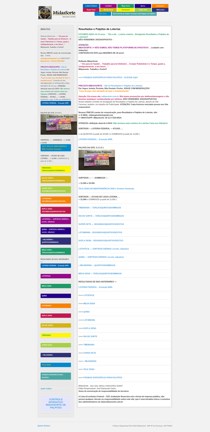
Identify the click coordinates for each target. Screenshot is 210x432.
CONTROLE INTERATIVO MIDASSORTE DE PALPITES (56, 403)
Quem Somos (44, 426)
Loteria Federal (91, 6)
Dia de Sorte (108, 10)
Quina (143, 6)
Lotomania (160, 6)
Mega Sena (126, 6)
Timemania (125, 10)
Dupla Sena (91, 10)
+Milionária (160, 10)
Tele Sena (102, 14)
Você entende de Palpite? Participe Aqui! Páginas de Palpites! (134, 14)
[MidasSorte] (58, 19)
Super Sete (143, 10)
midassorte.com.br (110, 96)
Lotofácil (108, 6)
